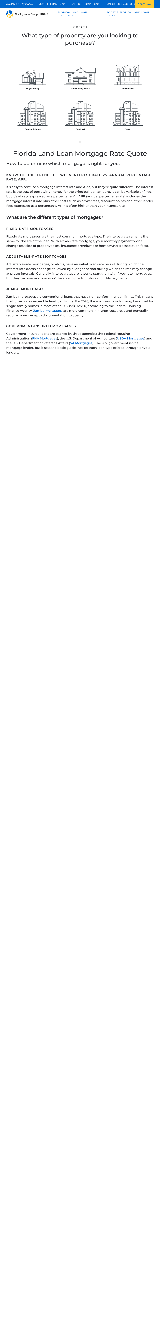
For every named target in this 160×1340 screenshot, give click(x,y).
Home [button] (44, 14)
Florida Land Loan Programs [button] (72, 14)
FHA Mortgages (44, 338)
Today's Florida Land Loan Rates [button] (128, 14)
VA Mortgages (81, 343)
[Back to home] (22, 14)
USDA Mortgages (130, 338)
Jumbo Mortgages (47, 311)
